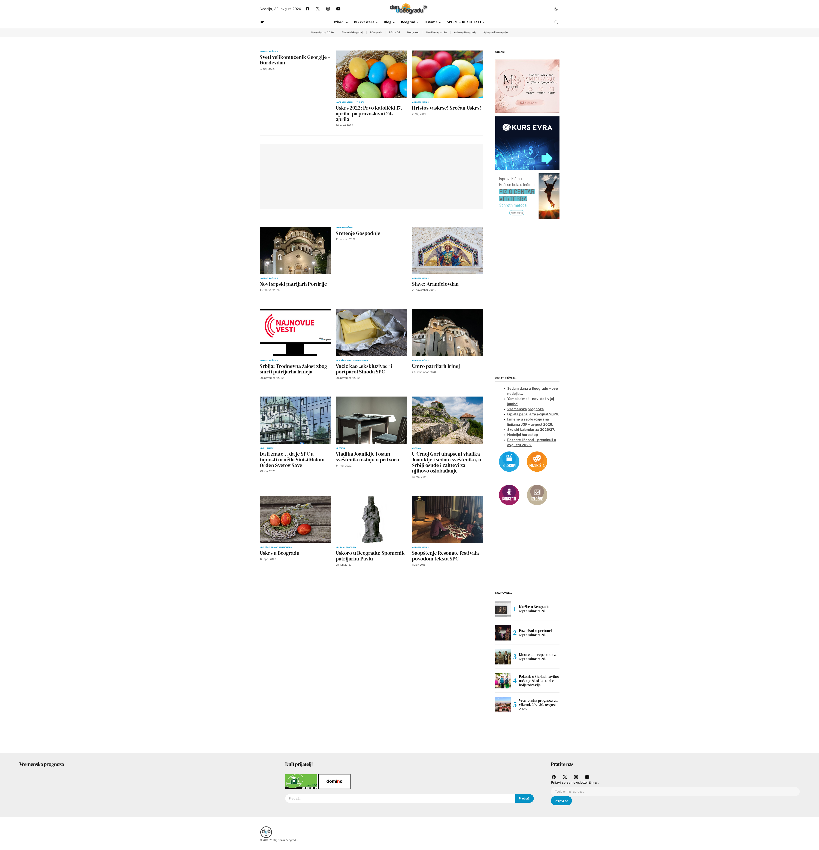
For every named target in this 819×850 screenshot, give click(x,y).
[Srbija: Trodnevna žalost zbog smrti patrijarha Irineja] (295, 332)
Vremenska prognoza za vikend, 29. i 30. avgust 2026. (538, 705)
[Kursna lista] (527, 86)
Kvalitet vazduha (436, 32)
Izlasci (360, 102)
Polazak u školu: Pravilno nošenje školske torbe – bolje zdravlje (539, 681)
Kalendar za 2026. (323, 32)
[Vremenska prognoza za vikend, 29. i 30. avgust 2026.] (503, 704)
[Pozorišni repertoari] (537, 461)
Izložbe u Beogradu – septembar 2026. (535, 609)
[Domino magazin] (334, 781)
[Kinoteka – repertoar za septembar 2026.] (503, 656)
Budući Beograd (346, 547)
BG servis (376, 32)
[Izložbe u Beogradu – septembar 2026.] (503, 609)
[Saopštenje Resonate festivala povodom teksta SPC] (447, 519)
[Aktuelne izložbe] (537, 494)
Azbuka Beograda (465, 32)
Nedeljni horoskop (522, 434)
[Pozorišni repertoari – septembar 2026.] (503, 632)
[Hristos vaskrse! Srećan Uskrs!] (447, 74)
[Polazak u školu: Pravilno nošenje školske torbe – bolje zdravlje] (503, 680)
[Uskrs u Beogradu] (295, 519)
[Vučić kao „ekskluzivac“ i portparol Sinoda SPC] (371, 332)
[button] (556, 9)
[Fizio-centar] (527, 196)
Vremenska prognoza (525, 409)
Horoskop (413, 32)
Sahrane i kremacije (495, 32)
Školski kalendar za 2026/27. (531, 429)
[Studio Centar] (301, 781)
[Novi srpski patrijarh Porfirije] (295, 250)
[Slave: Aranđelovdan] (447, 250)
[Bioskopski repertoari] (509, 461)
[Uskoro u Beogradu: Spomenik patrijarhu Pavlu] (371, 519)
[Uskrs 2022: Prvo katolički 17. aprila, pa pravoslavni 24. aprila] (371, 74)
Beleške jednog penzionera (352, 361)
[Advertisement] (326, 176)
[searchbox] (400, 798)
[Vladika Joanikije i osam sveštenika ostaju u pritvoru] (371, 420)
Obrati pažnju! (269, 52)
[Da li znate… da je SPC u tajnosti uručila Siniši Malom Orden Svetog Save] (295, 420)
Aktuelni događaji (352, 32)
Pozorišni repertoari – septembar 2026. (537, 633)
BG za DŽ (394, 32)
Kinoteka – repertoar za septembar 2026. (538, 656)
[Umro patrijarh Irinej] (447, 332)
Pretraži (524, 798)
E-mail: (594, 783)
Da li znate (267, 448)
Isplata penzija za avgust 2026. (533, 414)
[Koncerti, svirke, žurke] (509, 494)
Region (341, 448)
